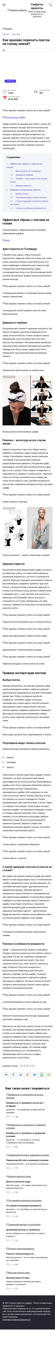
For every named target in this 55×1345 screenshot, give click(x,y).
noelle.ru (28, 1303)
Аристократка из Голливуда (28, 171)
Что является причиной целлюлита (23, 1205)
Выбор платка (22, 194)
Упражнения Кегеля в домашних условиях (27, 1160)
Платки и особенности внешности (31, 208)
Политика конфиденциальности (16, 1320)
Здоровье (10, 81)
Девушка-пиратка (23, 186)
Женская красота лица (17, 1278)
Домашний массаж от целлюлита (23, 1230)
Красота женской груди (18, 1181)
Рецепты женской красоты (20, 1254)
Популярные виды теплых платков (31, 197)
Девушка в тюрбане (24, 175)
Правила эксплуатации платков (25, 190)
